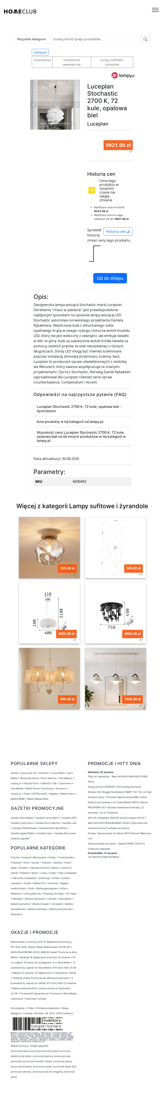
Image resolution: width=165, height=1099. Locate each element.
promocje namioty (21, 1071)
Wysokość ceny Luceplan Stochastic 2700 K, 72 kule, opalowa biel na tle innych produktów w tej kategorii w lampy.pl (81, 436)
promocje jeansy (62, 1061)
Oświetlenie (42, 60)
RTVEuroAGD (39, 793)
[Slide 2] (51, 123)
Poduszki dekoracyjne (33, 857)
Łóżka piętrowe (32, 893)
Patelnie (24, 872)
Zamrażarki (65, 898)
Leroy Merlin (58, 773)
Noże (35, 872)
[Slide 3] (59, 123)
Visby (27, 793)
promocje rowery (42, 1066)
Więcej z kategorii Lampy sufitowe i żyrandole (82, 506)
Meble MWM (18, 798)
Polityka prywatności (48, 1008)
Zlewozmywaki (40, 903)
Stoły (31, 888)
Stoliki (27, 883)
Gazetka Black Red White (53, 828)
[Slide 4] (66, 123)
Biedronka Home (29, 778)
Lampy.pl (40, 52)
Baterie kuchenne (20, 903)
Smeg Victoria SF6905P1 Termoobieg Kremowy (114, 786)
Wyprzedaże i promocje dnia (27, 941)
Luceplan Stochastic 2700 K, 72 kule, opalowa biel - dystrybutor (79, 408)
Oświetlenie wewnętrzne (72, 62)
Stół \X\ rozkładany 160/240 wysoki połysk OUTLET (117, 817)
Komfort (44, 773)
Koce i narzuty (31, 862)
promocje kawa (19, 1050)
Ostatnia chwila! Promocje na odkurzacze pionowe (41, 977)
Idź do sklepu (110, 278)
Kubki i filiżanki (19, 867)
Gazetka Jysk (44, 833)
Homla (14, 773)
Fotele (55, 878)
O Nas (30, 1008)
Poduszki (16, 862)
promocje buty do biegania (47, 1071)
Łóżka (63, 888)
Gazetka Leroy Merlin (47, 817)
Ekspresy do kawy (53, 893)
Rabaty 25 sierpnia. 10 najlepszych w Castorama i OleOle (44, 972)
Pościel (15, 857)
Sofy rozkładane (67, 872)
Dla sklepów (17, 1008)
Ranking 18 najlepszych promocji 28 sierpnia (45, 957)
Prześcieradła (65, 857)
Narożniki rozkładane (24, 878)
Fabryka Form (31, 783)
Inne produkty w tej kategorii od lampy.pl (70, 421)
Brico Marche (48, 778)
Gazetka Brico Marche (47, 822)
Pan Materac (65, 778)
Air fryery (71, 893)
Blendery (17, 898)
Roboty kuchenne (34, 898)
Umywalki (57, 903)
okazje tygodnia (39, 1045)
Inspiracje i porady (36, 998)
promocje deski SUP (64, 1066)
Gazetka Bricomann (65, 833)
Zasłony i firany (61, 862)
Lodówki (52, 898)
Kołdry (52, 857)
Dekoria (45, 783)
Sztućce (65, 867)
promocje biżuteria (21, 1066)
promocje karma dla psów (43, 1050)
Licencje (28, 1013)
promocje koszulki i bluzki (37, 1061)
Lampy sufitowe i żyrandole (112, 62)
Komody (53, 883)
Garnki (14, 872)
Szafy (53, 872)
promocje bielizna (43, 1056)
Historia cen (116, 231)
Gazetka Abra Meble (22, 817)
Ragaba (54, 793)
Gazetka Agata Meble (22, 833)
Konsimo (61, 788)
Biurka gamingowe (47, 888)
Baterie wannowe (37, 909)
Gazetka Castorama (22, 822)
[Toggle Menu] (155, 10)
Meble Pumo (68, 793)
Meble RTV (40, 883)
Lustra (43, 872)
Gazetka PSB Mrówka (25, 828)
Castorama (65, 783)
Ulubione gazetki (20, 838)
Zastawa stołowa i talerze (44, 867)
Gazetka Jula (69, 822)
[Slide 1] (43, 123)
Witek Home (33, 788)
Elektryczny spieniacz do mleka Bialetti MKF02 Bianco (118, 802)
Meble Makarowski (37, 798)
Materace (16, 893)
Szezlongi (44, 878)
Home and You (29, 773)
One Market (17, 788)
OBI (55, 783)
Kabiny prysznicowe (60, 909)
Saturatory (16, 914)
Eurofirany (47, 788)
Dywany (46, 862)
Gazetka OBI (68, 817)
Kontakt (39, 1013)
